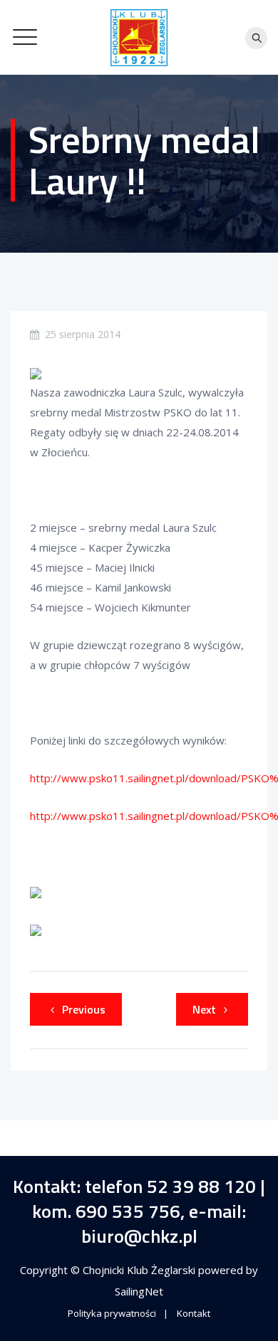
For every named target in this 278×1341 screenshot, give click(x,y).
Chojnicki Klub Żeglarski (140, 1270)
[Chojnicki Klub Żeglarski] (139, 37)
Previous (83, 1009)
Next (204, 1009)
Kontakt (193, 1313)
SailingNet (139, 1291)
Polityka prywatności (112, 1313)
